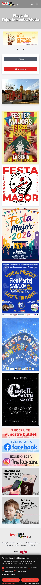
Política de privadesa (16, 543)
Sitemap (8, 545)
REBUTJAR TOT (30, 580)
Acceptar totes (11, 580)
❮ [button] (17, 48)
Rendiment (34, 567)
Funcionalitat (21, 571)
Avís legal (5, 543)
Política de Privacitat (8, 583)
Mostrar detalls (10, 574)
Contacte (32, 545)
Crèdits (16, 545)
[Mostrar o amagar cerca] (32, 4)
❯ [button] (24, 48)
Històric (23, 545)
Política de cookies (32, 543)
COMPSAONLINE (34, 583)
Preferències (9, 571)
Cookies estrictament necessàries (16, 567)
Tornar (22, 59)
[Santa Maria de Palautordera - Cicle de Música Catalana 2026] (20, 38)
